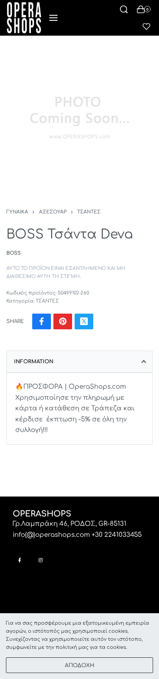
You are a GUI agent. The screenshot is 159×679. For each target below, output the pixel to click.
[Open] (146, 26)
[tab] (79, 362)
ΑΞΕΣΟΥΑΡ (53, 212)
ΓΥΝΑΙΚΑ (17, 212)
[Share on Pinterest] (62, 321)
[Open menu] (53, 17)
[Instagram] (40, 560)
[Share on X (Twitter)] (84, 321)
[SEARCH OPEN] (124, 9)
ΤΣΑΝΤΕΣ (88, 212)
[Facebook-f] (20, 560)
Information (33, 362)
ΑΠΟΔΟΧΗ (79, 665)
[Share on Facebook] (41, 321)
